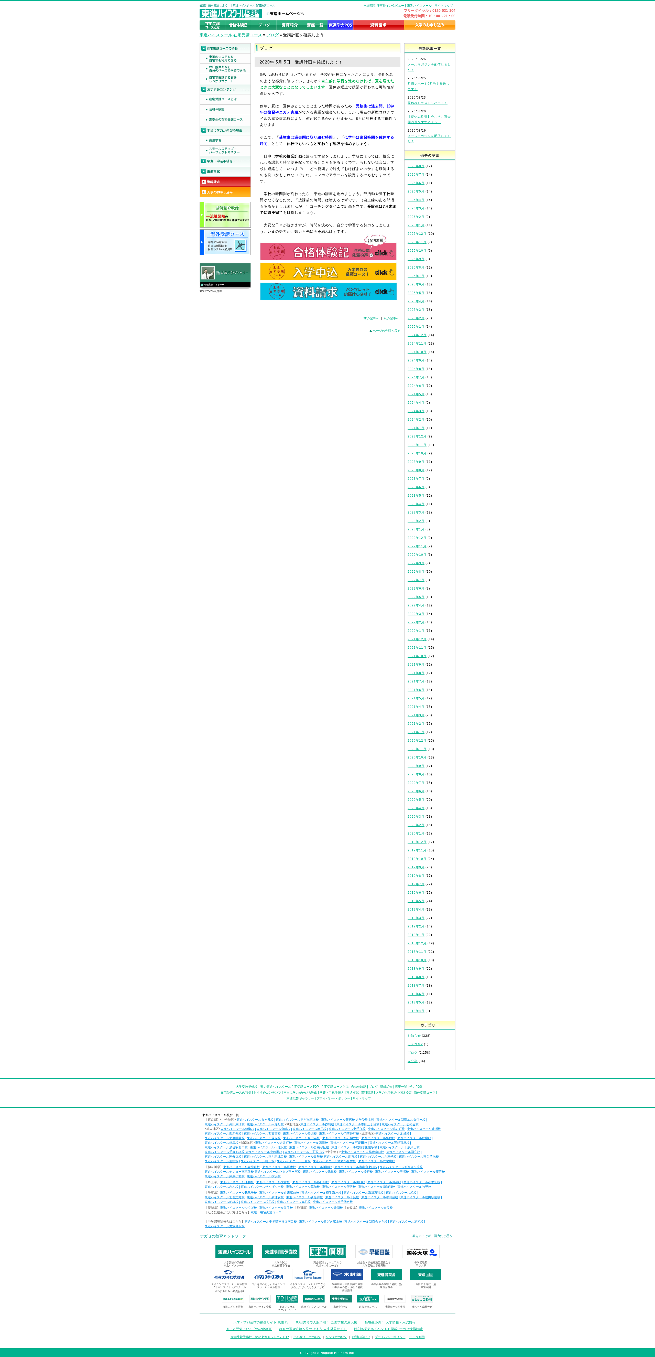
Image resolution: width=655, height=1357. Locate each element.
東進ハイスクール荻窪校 (264, 1138)
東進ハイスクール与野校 (414, 1187)
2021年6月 (416, 690)
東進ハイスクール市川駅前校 (279, 1192)
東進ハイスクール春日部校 (310, 1182)
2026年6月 (416, 183)
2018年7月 (416, 985)
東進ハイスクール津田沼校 (379, 1197)
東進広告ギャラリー (214, 284)
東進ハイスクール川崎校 (315, 1167)
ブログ (272, 35)
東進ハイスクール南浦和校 (376, 1187)
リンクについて (336, 1337)
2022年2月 (416, 622)
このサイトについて (307, 1337)
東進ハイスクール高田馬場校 (225, 1124)
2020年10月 (417, 757)
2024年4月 (416, 402)
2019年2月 (416, 926)
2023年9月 (416, 462)
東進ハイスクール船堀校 (300, 1133)
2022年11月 (417, 546)
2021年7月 (416, 681)
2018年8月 (416, 977)
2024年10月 (417, 352)
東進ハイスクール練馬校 (221, 1143)
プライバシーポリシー (390, 1337)
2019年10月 (417, 859)
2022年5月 (416, 597)
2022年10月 (417, 555)
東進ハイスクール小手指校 (421, 1182)
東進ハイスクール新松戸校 (304, 1197)
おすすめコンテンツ (267, 1092)
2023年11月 (417, 445)
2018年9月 (416, 968)
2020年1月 (416, 833)
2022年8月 (416, 571)
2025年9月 (416, 259)
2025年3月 (416, 310)
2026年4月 (416, 200)
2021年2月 (416, 723)
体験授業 (405, 1092)
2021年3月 (416, 715)
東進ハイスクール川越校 (384, 1182)
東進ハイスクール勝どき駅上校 (297, 1119)
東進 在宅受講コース (266, 1212)
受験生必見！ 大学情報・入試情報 (390, 1322)
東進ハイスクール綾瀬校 (237, 1129)
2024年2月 (416, 419)
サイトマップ (443, 5)
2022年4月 (416, 605)
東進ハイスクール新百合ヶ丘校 (401, 1167)
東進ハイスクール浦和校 (237, 1182)
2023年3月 (416, 512)
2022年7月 (416, 580)
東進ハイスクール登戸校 (356, 1171)
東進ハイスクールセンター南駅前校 (229, 1171)
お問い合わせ (361, 1337)
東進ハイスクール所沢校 (339, 1187)
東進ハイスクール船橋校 (221, 1202)
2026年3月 (416, 208)
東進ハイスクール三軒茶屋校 (389, 1143)
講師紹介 (386, 1086)
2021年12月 (417, 639)
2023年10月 (417, 453)
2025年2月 (416, 318)
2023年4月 (416, 504)
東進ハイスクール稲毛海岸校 (321, 1192)
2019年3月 (416, 918)
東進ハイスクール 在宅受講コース (231, 35)
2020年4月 (416, 808)
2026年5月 (416, 191)
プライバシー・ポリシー (333, 1098)
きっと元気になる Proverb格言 (249, 1329)
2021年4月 (416, 707)
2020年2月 (416, 825)
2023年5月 (416, 495)
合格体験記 (358, 1086)
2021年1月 (416, 732)
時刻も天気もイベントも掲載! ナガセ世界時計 (388, 1329)
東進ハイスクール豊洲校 (424, 1129)
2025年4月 (416, 301)
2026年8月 (416, 166)
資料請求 (367, 1092)
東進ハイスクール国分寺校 (223, 1156)
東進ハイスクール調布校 (340, 1156)
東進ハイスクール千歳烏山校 (400, 1147)
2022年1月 (416, 631)
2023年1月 (416, 529)
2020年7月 (416, 783)
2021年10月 (417, 656)
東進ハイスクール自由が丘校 (309, 1147)
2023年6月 (416, 487)
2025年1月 (416, 326)
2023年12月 (417, 436)
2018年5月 (416, 1002)
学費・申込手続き (332, 1092)
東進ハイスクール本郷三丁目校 (357, 1124)
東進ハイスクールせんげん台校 (262, 1187)
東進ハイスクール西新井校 (223, 1133)
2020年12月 (417, 740)
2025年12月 (417, 234)
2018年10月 (417, 960)
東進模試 (352, 1092)
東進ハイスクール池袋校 (392, 1133)
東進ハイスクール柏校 (401, 1192)
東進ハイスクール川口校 (348, 1182)
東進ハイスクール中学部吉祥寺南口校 (271, 1221)
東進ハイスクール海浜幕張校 (364, 1192)
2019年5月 (416, 901)
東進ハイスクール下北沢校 (268, 1147)
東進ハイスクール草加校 (303, 1187)
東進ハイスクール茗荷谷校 (400, 1124)
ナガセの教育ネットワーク (223, 1236)
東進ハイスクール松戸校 (258, 1202)
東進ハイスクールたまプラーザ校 (278, 1171)
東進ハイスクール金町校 (273, 1129)
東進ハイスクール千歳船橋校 (225, 1152)
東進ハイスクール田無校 (306, 1156)
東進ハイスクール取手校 (276, 1208)
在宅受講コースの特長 (236, 1092)
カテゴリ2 (415, 1044)
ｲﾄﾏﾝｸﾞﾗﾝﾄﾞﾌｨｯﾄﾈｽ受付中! (229, 1291)
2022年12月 (417, 538)
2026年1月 (416, 225)
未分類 (413, 1061)
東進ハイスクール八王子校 (378, 1156)
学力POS (415, 1086)
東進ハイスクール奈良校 (376, 1208)
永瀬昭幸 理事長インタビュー (384, 5)
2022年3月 (416, 614)
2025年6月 (416, 284)
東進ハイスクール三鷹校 (294, 1161)
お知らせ (414, 1036)
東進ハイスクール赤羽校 (317, 1124)
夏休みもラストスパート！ (427, 103)
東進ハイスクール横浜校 (264, 1176)
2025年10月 (417, 250)
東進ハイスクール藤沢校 (428, 1171)
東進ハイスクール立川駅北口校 (265, 1156)
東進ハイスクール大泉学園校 (225, 1138)
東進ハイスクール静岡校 (326, 1208)
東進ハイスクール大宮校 (273, 1182)
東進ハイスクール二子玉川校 (304, 1152)
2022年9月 (416, 563)
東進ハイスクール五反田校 (348, 1143)
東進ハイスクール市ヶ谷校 (255, 1119)
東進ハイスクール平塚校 (392, 1171)
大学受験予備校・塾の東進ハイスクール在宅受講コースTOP (277, 1086)
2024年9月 (416, 360)
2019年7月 (416, 884)
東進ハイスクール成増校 (414, 1138)
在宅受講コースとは (335, 1086)
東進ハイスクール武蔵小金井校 (334, 1161)
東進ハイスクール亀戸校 (309, 1129)
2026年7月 (416, 174)
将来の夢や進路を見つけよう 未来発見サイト (313, 1329)
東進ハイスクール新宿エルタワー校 (400, 1119)
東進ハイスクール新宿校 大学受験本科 (347, 1119)
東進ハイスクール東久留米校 (419, 1156)
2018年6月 (416, 994)
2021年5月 (416, 698)
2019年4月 (416, 909)
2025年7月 (416, 276)
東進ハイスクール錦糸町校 (386, 1129)
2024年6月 (416, 386)
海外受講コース (424, 1092)
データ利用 (417, 1337)
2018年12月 (417, 943)
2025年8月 (416, 267)
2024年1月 (416, 428)
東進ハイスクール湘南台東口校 (355, 1167)
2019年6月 (416, 892)
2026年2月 (416, 217)
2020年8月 (416, 774)
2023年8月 (416, 470)
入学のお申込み (386, 1092)
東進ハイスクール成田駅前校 (420, 1197)
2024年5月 (416, 394)
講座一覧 (401, 1086)
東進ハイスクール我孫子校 (238, 1192)
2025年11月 (417, 242)
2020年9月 (416, 766)
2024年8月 (416, 369)
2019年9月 (416, 867)
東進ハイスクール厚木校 (279, 1167)
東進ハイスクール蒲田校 (311, 1143)
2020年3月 (416, 816)
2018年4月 (416, 1011)
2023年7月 (416, 478)
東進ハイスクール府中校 (221, 1161)
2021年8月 (416, 673)
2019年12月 (417, 842)
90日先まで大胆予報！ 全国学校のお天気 (326, 1322)
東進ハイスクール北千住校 (347, 1129)
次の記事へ (391, 318)
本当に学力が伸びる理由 (300, 1092)
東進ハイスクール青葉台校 (241, 1167)
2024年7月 (416, 377)
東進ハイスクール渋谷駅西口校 (226, 1147)
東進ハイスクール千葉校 (342, 1197)
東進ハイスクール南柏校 (294, 1202)
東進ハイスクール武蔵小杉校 (225, 1176)
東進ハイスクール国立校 (403, 1152)
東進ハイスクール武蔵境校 (376, 1161)
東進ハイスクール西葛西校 (262, 1133)
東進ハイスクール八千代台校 (333, 1202)
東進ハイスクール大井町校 (273, 1143)
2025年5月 (416, 293)
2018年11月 (417, 952)
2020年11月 (417, 749)
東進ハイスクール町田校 (258, 1161)
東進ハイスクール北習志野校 (225, 1197)
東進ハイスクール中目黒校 (263, 1152)
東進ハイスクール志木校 (221, 1187)
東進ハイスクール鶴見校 (320, 1171)
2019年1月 (416, 935)
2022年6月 (416, 588)
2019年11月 (417, 850)
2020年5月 (416, 800)
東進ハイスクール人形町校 (265, 1124)
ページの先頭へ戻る (386, 331)
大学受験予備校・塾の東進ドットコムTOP (260, 1337)
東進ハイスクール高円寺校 (301, 1138)
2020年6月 (416, 791)
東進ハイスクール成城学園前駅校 (354, 1147)
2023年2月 (416, 521)
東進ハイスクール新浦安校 (265, 1197)
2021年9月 (416, 664)
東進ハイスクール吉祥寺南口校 (362, 1152)
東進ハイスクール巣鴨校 (378, 1138)
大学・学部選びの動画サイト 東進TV (261, 1322)
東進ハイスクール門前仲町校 (339, 1133)
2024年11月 (417, 343)
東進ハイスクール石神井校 (340, 1138)
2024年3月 (416, 411)
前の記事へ (371, 318)
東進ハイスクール (419, 5)
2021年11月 (417, 647)
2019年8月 (416, 876)
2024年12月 (417, 335)
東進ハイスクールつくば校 (238, 1208)
